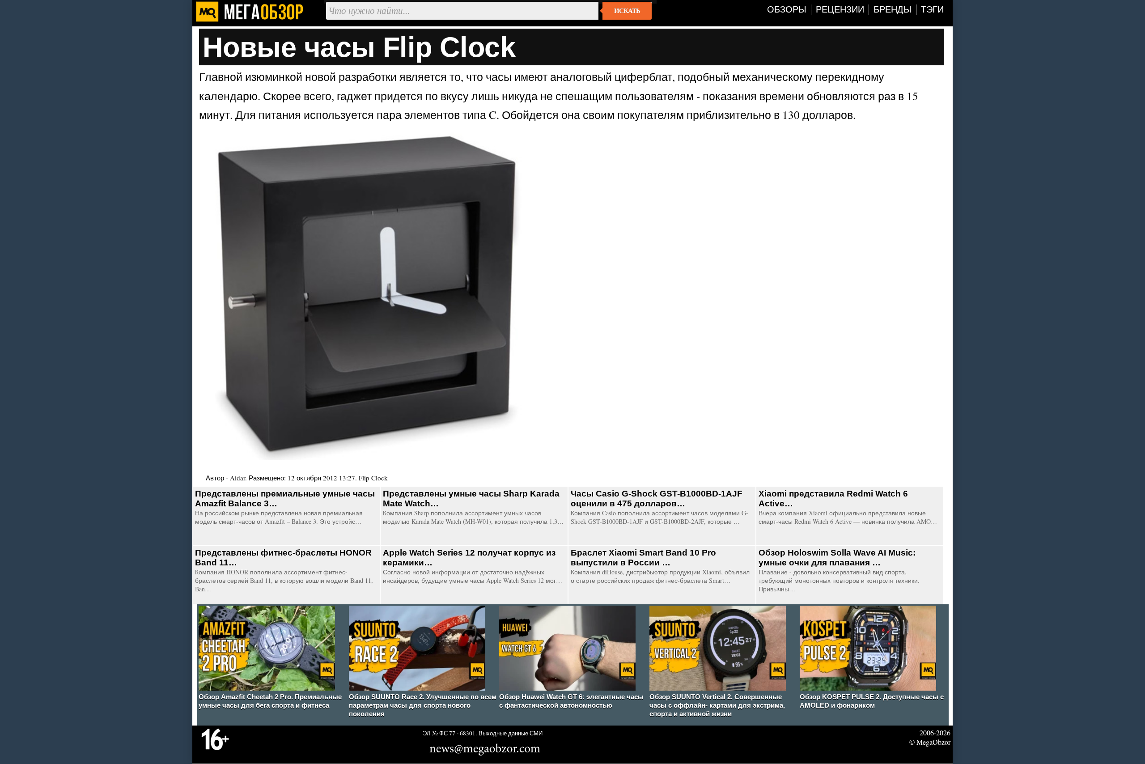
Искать (627, 10)
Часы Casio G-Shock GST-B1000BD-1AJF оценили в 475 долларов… (656, 498)
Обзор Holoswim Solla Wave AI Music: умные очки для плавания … (837, 557)
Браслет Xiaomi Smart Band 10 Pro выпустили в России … (643, 557)
